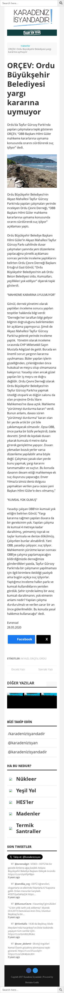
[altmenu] (32, 33)
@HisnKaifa (21, 923)
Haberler (25, 45)
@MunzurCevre (23, 903)
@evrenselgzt (22, 863)
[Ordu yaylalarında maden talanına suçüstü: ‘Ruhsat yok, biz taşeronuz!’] (49, 694)
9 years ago (14, 877)
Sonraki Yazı (46, 669)
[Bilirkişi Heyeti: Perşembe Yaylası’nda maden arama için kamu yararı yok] (15, 694)
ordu (42, 658)
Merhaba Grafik (32, 982)
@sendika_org (22, 883)
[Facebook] (28, 970)
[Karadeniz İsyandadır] (32, 18)
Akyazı (24, 658)
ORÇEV (34, 658)
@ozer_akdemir (23, 943)
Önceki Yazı (17, 669)
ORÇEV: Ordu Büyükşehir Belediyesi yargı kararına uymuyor (31, 88)
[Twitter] (35, 970)
